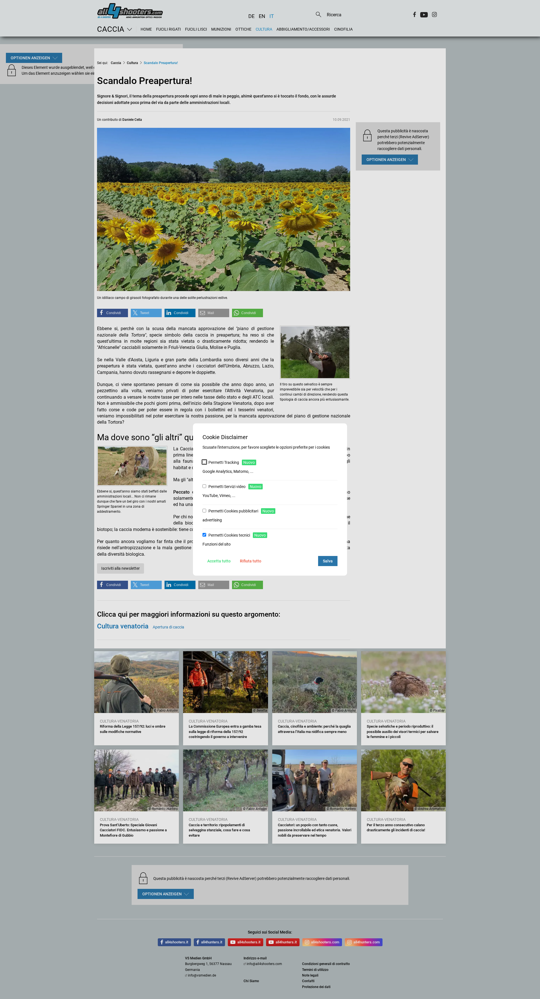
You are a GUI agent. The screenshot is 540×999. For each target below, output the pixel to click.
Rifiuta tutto (250, 561)
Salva (328, 561)
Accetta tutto (219, 561)
